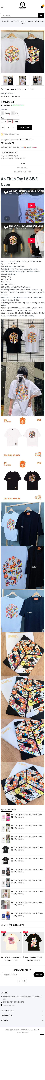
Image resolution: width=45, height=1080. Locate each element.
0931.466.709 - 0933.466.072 (13, 1002)
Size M (3, 121)
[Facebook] (19, 981)
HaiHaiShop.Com (9, 1005)
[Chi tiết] (5, 942)
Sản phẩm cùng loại (12, 925)
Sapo (26, 1032)
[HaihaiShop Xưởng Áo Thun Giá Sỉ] (22, 5)
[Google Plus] (24, 981)
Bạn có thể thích (8, 809)
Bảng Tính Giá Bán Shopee (9, 156)
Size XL (16, 121)
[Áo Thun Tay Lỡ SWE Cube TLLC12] (22, 51)
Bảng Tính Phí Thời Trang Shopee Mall (13, 158)
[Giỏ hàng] (42, 7)
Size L (10, 121)
